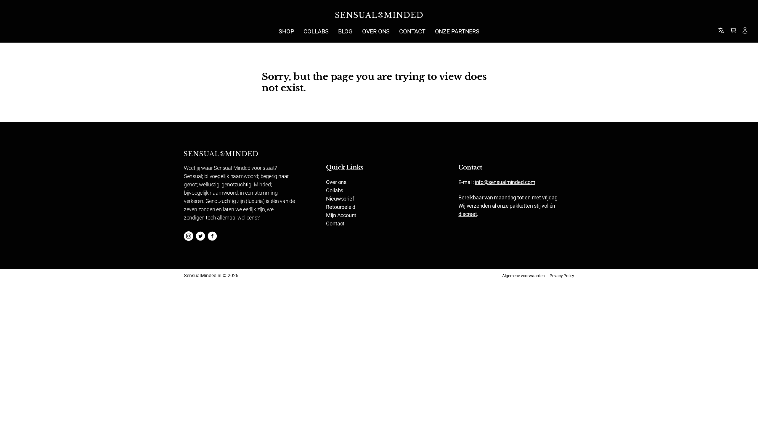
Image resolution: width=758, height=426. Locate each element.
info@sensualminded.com (505, 182)
